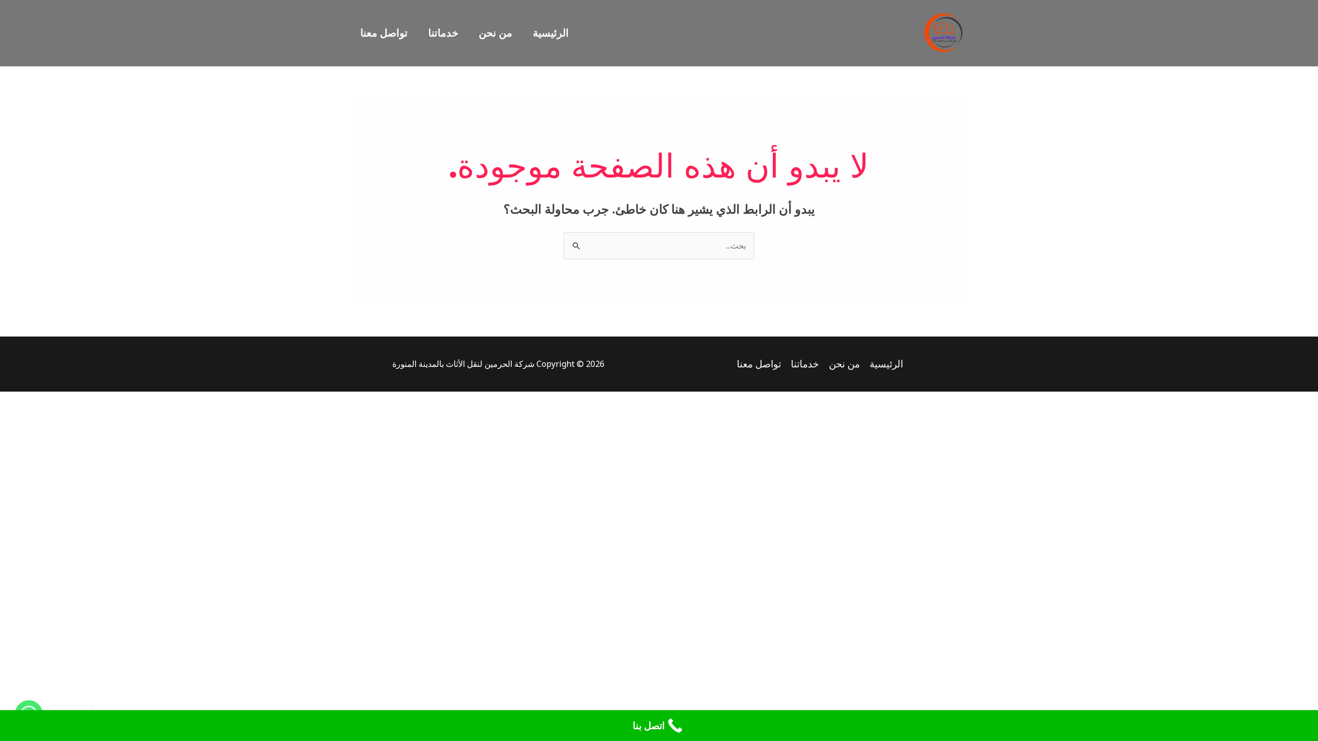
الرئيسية (551, 33)
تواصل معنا (384, 33)
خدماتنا (443, 33)
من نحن (495, 33)
